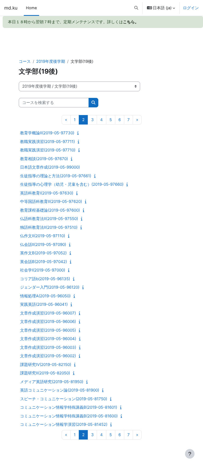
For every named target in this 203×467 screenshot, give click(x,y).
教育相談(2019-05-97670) (44, 158)
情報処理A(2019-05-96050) (45, 295)
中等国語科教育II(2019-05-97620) (51, 201)
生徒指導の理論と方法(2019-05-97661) (55, 175)
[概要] (79, 133)
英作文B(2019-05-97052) (43, 252)
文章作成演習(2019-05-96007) (48, 313)
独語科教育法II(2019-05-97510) (48, 227)
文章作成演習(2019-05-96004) (48, 338)
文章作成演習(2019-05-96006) (48, 321)
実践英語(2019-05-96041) (44, 304)
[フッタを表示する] (190, 454)
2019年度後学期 (50, 61)
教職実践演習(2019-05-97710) (47, 150)
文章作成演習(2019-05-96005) (48, 330)
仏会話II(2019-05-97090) (43, 244)
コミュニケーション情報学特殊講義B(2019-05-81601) (68, 407)
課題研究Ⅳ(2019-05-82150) (45, 364)
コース (25, 61)
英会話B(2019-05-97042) (43, 261)
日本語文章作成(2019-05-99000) (50, 167)
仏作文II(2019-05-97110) (42, 235)
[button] (136, 8)
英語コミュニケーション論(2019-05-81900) (59, 390)
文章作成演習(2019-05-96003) (48, 347)
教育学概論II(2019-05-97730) (47, 132)
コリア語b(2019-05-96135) (45, 278)
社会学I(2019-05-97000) (42, 270)
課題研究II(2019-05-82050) (45, 372)
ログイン (191, 8)
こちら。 (131, 22)
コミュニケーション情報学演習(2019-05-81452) (63, 424)
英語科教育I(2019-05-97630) (46, 193)
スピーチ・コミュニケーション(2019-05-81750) (63, 398)
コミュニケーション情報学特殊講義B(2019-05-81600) (69, 415)
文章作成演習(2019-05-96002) (48, 355)
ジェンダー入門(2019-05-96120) (49, 287)
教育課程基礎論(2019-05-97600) (50, 210)
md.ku (10, 8)
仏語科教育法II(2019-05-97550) (49, 218)
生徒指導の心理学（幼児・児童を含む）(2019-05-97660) (71, 184)
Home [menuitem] (31, 8)
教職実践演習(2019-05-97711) (47, 141)
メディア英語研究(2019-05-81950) (51, 381)
